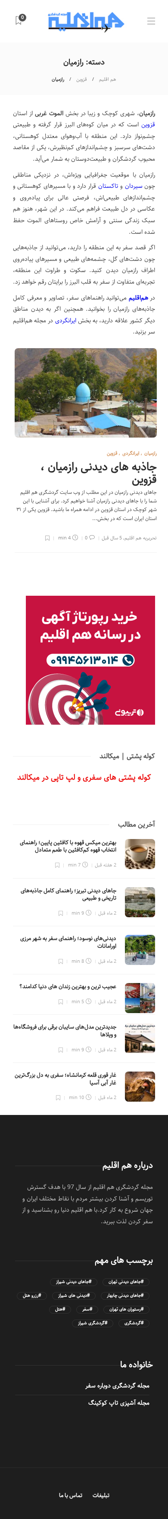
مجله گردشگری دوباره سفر (117, 1386)
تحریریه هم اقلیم (140, 538)
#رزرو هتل (32, 1295)
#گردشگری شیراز (92, 1323)
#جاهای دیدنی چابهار (125, 1295)
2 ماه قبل (107, 913)
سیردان (134, 186)
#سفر (87, 1309)
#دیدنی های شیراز (74, 1295)
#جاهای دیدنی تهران (126, 1282)
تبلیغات (101, 1496)
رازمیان (150, 453)
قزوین (81, 79)
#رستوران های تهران (126, 1309)
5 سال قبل (112, 538)
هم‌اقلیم (138, 298)
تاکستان (108, 186)
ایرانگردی (65, 320)
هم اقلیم (107, 79)
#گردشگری (133, 1323)
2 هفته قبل (105, 865)
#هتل (60, 1309)
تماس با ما (70, 1496)
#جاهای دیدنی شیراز (73, 1282)
